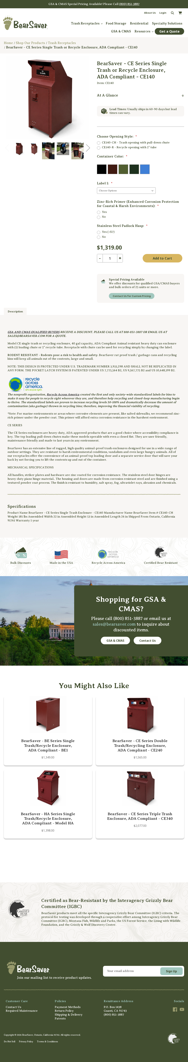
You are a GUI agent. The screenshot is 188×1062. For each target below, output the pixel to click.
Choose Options (48, 714)
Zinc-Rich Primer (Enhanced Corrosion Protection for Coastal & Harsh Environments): (138, 204)
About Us (150, 12)
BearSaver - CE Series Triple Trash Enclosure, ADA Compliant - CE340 (140, 816)
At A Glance (107, 95)
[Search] (172, 13)
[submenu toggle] (102, 23)
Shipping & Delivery (68, 1014)
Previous (7, 147)
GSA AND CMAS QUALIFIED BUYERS (33, 332)
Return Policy (64, 1010)
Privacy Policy (26, 1041)
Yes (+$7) (108, 232)
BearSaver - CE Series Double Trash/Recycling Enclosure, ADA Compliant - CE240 (140, 745)
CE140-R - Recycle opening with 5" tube (129, 147)
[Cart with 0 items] (180, 13)
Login (162, 12)
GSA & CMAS (115, 641)
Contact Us (147, 641)
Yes (104, 212)
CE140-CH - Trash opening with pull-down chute (136, 142)
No (104, 216)
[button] (49, 967)
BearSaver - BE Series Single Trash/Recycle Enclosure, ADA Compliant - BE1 (48, 745)
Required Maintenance (22, 1010)
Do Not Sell (9, 1041)
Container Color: (112, 156)
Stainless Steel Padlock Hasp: (122, 226)
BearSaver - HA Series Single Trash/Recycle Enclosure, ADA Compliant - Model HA (48, 818)
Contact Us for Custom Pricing (132, 296)
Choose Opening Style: (117, 136)
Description (15, 311)
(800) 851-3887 (129, 4)
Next (88, 147)
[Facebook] (175, 1009)
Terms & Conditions (47, 1041)
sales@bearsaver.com (114, 624)
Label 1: (105, 183)
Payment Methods (67, 1007)
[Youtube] (182, 1009)
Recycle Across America (63, 394)
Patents (60, 1018)
